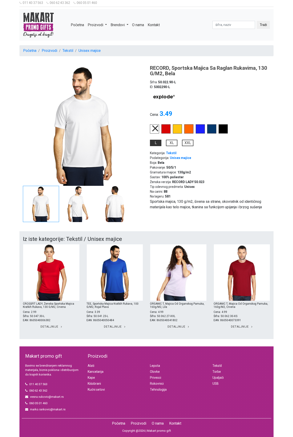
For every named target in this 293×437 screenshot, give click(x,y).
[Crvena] (166, 132)
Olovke (155, 371)
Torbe (216, 371)
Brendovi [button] (118, 25)
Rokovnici (157, 383)
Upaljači (218, 377)
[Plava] (211, 132)
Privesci (155, 377)
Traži (263, 25)
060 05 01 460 (87, 3)
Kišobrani (94, 383)
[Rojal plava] (200, 132)
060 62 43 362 (60, 3)
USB (215, 383)
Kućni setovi (96, 389)
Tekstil (67, 50)
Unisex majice (90, 50)
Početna (77, 25)
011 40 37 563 (33, 3)
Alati (91, 365)
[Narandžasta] (188, 132)
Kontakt (154, 25)
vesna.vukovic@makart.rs (47, 396)
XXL (187, 143)
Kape (91, 377)
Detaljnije (50, 326)
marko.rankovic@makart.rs (47, 409)
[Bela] (154, 132)
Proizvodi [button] (96, 25)
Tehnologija (158, 389)
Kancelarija (95, 371)
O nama (138, 25)
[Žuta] (177, 132)
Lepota (155, 365)
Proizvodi (49, 50)
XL (172, 143)
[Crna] (223, 132)
